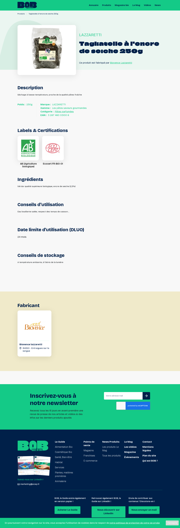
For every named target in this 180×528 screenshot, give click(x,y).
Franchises (89, 455)
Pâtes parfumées (64, 111)
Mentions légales (148, 448)
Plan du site (149, 455)
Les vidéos (130, 446)
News (158, 5)
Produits (106, 5)
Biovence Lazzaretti (121, 62)
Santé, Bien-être (63, 457)
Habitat (59, 462)
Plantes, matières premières (64, 474)
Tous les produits (111, 455)
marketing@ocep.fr (30, 484)
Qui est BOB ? (150, 460)
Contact (147, 441)
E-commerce (90, 460)
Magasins (89, 450)
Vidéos (147, 5)
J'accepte (172, 523)
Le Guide (60, 441)
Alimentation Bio (63, 446)
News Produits (110, 441)
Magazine (130, 452)
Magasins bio (122, 5)
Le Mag (136, 5)
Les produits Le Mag (110, 448)
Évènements (131, 457)
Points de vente (89, 443)
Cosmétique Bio (63, 452)
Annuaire (93, 5)
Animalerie (60, 481)
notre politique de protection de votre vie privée (135, 523)
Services (59, 467)
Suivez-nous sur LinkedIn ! (30, 479)
